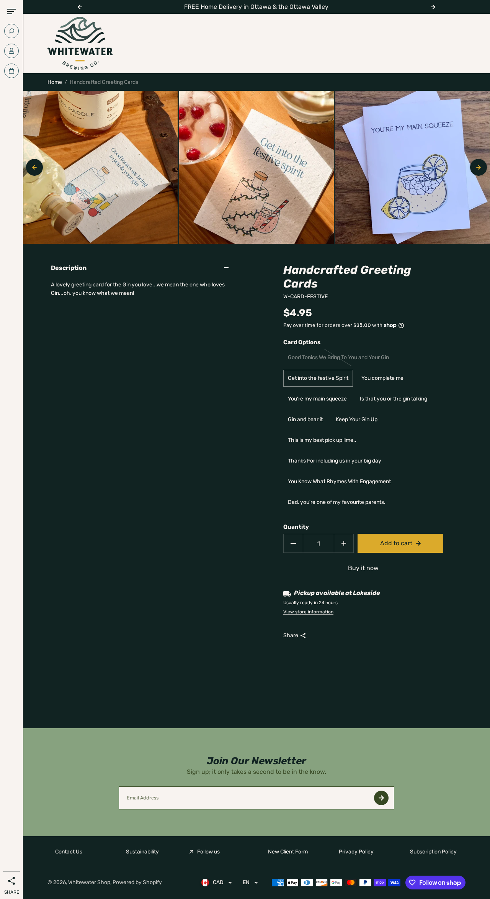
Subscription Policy (433, 851)
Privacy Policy (356, 851)
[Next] (478, 167)
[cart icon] (11, 71)
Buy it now (363, 568)
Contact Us (68, 851)
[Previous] (34, 167)
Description (69, 267)
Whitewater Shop (89, 882)
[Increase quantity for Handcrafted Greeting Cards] (344, 543)
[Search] (11, 31)
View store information (308, 612)
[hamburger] (11, 11)
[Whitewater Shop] (80, 43)
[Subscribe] (381, 798)
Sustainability (142, 851)
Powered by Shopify (137, 882)
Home (54, 82)
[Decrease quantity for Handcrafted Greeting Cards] (293, 543)
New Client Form (288, 851)
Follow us (208, 851)
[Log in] (11, 51)
